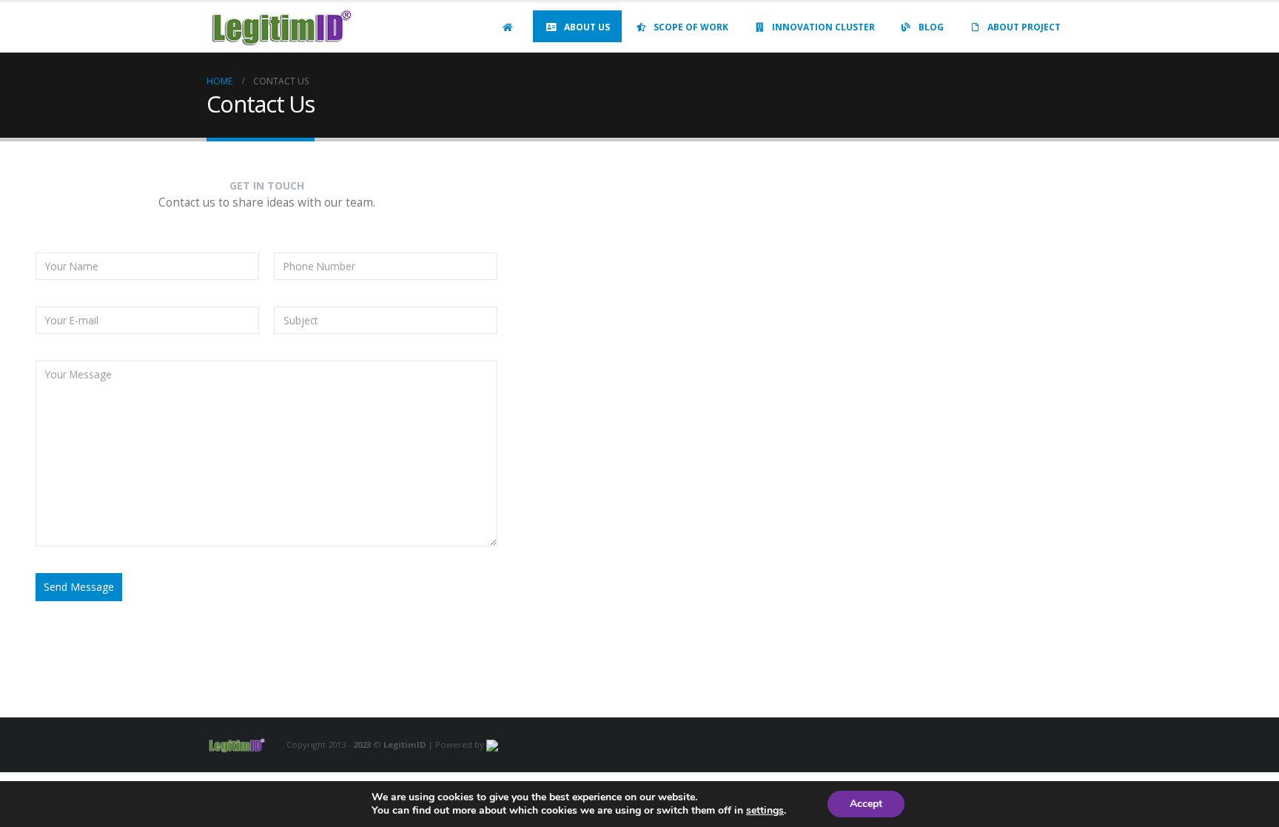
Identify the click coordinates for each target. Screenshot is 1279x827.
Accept (866, 804)
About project (1024, 27)
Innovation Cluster (823, 27)
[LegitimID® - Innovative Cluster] (281, 27)
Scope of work (691, 27)
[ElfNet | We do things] (492, 744)
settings (765, 810)
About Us (587, 27)
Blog (931, 27)
